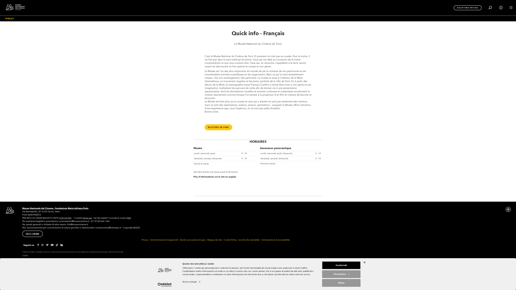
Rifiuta (341, 283)
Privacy (145, 240)
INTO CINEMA (32, 233)
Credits (25, 256)
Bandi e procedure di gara (193, 240)
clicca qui (87, 218)
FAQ (129, 218)
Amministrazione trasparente (164, 240)
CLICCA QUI (65, 218)
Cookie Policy (230, 240)
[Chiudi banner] (365, 262)
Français (9, 18)
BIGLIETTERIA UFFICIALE (467, 8)
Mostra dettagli (189, 282)
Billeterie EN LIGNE (218, 127)
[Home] (16, 7)
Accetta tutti (341, 265)
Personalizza (340, 274)
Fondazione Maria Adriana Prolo (71, 208)
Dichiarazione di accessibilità (275, 240)
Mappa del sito (214, 240)
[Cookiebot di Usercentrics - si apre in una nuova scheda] (164, 285)
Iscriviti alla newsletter (249, 240)
